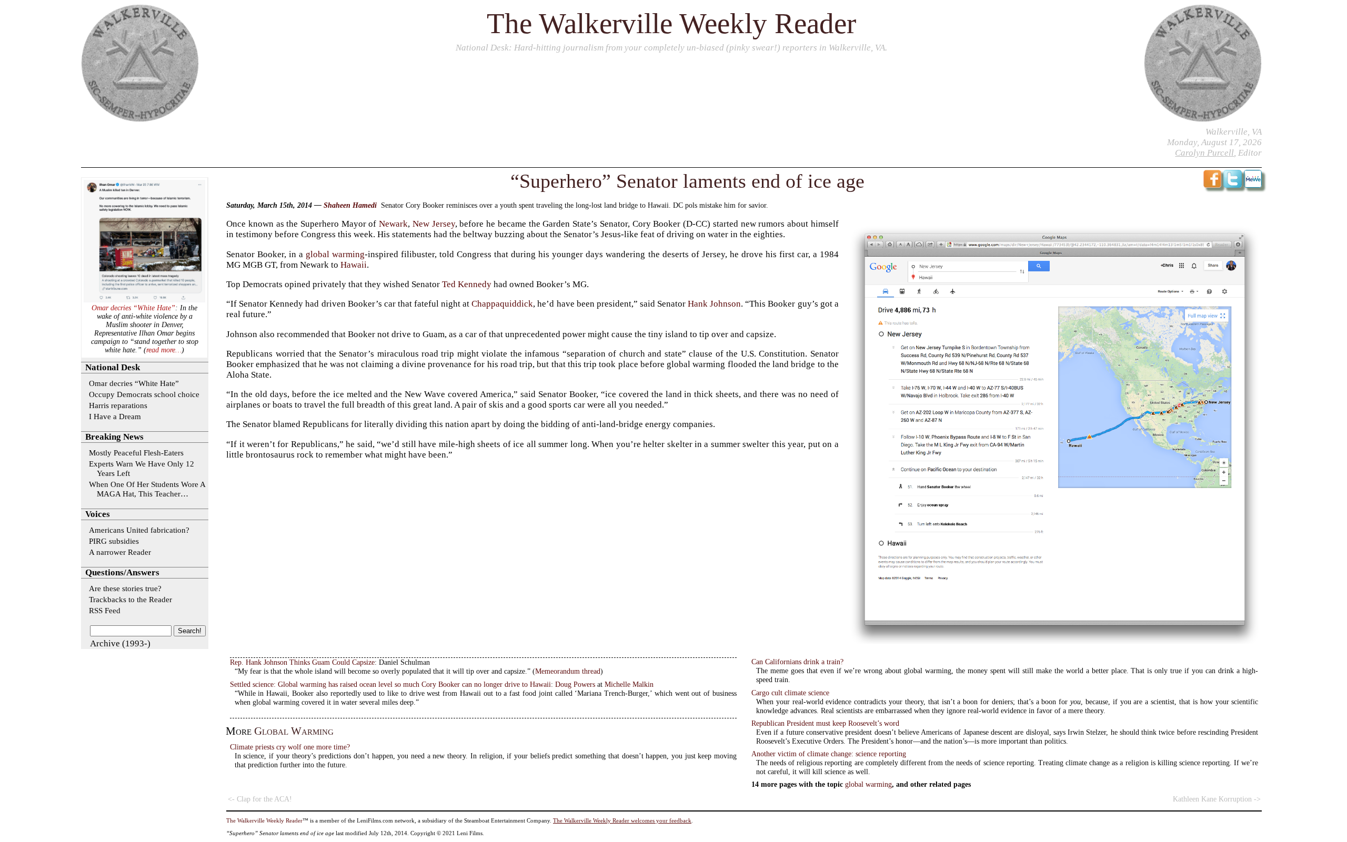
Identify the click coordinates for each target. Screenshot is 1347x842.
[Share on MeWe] (1253, 185)
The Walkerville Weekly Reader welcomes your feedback (622, 820)
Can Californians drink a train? (797, 661)
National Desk (482, 48)
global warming (335, 254)
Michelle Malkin (629, 684)
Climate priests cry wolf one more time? (290, 747)
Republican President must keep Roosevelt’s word (825, 723)
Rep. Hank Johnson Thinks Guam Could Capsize (302, 662)
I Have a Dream (115, 416)
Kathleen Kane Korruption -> (1217, 799)
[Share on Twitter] (1232, 185)
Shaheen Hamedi (350, 205)
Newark (393, 224)
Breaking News (114, 437)
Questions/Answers (122, 572)
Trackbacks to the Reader (130, 599)
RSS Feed (104, 610)
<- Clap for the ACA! (260, 799)
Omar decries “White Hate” (133, 308)
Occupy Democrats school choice (144, 394)
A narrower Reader (120, 551)
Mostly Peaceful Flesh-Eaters (136, 452)
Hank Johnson (714, 304)
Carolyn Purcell (1204, 153)
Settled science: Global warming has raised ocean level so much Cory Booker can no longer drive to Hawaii (390, 684)
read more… (164, 350)
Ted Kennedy (466, 284)
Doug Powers (575, 684)
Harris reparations (118, 405)
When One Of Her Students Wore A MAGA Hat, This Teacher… (147, 489)
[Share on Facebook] (1212, 185)
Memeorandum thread (567, 671)
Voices (97, 514)
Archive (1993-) (120, 643)
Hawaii (353, 265)
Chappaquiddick (502, 304)
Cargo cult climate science (790, 692)
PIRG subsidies (114, 540)
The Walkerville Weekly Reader (671, 23)
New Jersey (434, 224)
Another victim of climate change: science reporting (828, 753)
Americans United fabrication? (139, 529)
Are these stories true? (125, 588)
